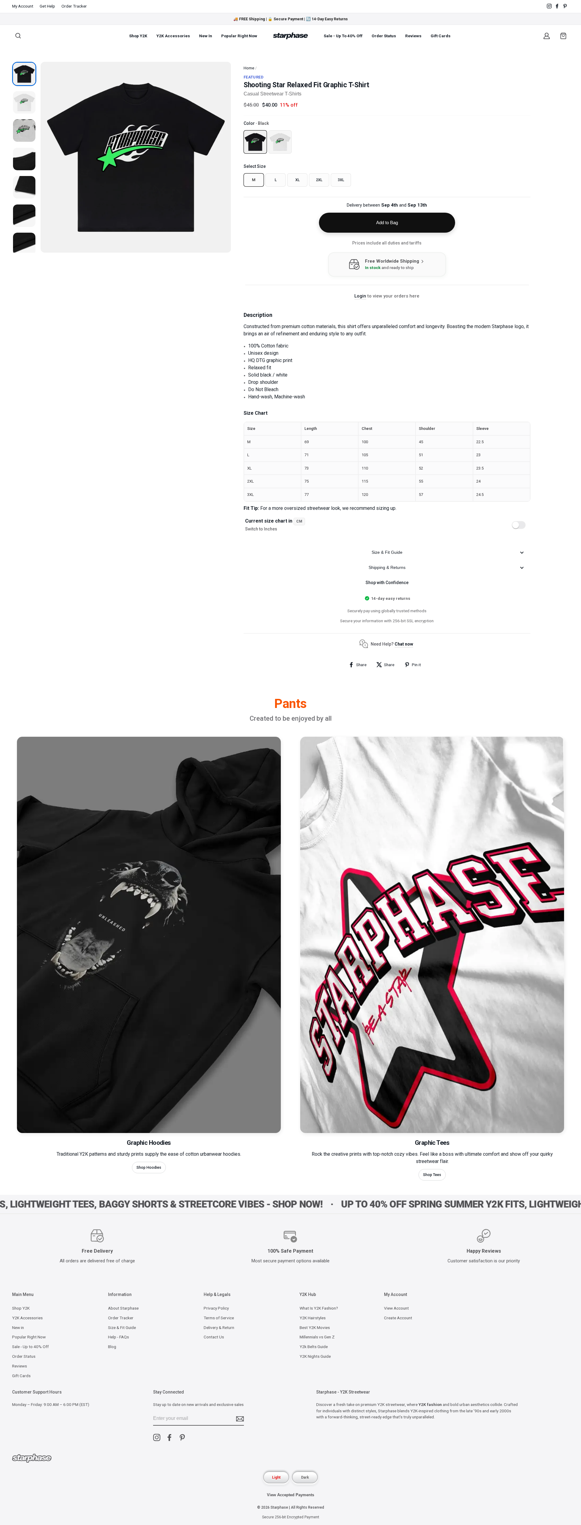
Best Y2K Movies (315, 1327)
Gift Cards (441, 35)
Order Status (384, 35)
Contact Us (214, 1336)
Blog (112, 1346)
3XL (341, 180)
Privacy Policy (216, 1308)
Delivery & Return (219, 1327)
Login (360, 296)
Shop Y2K (138, 35)
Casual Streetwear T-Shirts (272, 93)
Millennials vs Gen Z (317, 1336)
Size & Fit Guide (387, 552)
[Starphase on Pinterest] (182, 1437)
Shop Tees (432, 1174)
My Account (22, 6)
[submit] (240, 1419)
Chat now (404, 644)
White (280, 142)
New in (205, 35)
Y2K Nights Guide (315, 1356)
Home (249, 67)
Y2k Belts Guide (314, 1346)
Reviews (413, 35)
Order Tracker (74, 6)
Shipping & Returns (387, 567)
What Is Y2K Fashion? (319, 1308)
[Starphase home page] (31, 1459)
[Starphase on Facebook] (557, 6)
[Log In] (546, 36)
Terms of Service (219, 1317)
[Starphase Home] (290, 36)
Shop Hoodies (148, 1167)
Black (255, 142)
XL (297, 180)
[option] (290, 19)
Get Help (47, 6)
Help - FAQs (118, 1336)
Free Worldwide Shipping (392, 261)
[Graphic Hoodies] (149, 1131)
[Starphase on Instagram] (549, 6)
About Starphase (123, 1308)
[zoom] (136, 157)
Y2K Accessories (173, 35)
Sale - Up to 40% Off (343, 35)
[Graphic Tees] (432, 1131)
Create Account (398, 1317)
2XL (319, 180)
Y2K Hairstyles (313, 1317)
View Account (396, 1308)
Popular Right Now (239, 35)
